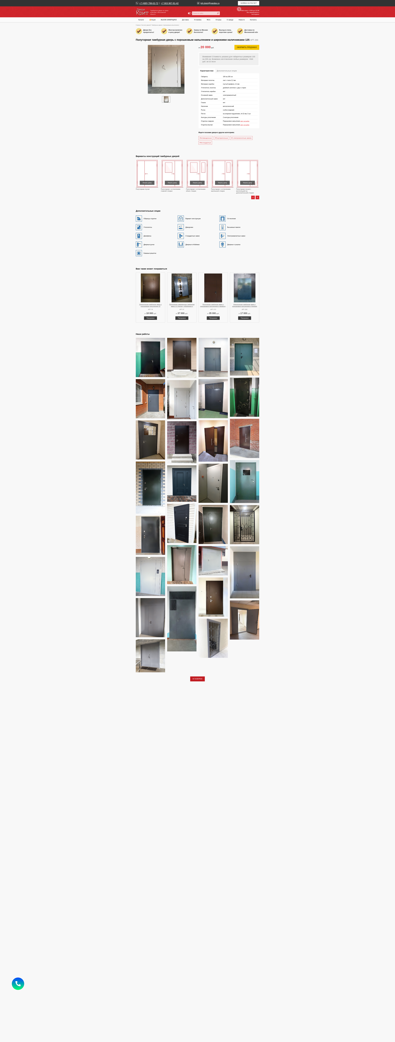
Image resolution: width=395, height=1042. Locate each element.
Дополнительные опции (227, 71)
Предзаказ (150, 318)
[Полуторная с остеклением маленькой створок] (222, 173)
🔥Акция (152, 20)
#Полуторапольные (221, 138)
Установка (197, 20)
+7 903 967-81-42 (170, 3)
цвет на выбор (244, 121)
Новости (242, 20)
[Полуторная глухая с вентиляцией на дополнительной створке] (247, 173)
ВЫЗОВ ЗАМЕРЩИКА (169, 20)
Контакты (253, 20)
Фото (208, 20)
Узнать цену (147, 183)
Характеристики (206, 71)
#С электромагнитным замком (241, 138)
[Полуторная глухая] (147, 173)
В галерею (197, 679)
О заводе (230, 20)
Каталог (141, 20)
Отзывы (218, 20)
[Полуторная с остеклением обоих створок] (197, 173)
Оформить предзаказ (247, 47)
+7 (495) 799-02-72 (148, 3)
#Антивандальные (206, 138)
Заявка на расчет (248, 3)
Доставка (185, 20)
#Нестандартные (205, 143)
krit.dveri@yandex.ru (210, 3)
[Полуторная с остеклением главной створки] (172, 173)
